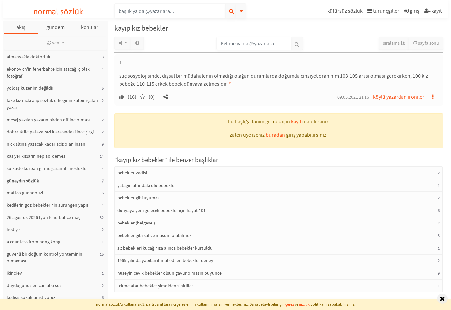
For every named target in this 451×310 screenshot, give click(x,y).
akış (21, 27)
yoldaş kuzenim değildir (30, 88)
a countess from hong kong (33, 242)
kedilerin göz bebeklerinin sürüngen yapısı (48, 205)
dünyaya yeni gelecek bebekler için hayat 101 (161, 210)
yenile (57, 43)
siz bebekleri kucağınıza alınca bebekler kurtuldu (165, 248)
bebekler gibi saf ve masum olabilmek (154, 235)
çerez (289, 304)
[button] (345, 11)
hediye (13, 229)
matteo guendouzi (25, 193)
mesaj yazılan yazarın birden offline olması (48, 119)
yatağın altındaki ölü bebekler (146, 185)
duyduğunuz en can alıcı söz (34, 285)
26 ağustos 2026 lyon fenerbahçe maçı (44, 217)
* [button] (230, 83)
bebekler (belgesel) (136, 223)
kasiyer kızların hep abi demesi (36, 156)
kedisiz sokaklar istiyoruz (31, 297)
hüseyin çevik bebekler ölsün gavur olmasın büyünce (169, 273)
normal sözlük (58, 11)
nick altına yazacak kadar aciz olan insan (46, 144)
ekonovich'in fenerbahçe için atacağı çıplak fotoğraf (48, 72)
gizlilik (304, 304)
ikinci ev (14, 273)
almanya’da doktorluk (28, 57)
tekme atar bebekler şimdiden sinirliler (155, 286)
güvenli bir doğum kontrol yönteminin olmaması (44, 257)
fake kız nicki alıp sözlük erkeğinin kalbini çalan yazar (52, 103)
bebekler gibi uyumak (138, 198)
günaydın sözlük (23, 181)
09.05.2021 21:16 (353, 97)
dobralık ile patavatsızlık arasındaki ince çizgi (50, 132)
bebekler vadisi (132, 173)
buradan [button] (275, 134)
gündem (55, 27)
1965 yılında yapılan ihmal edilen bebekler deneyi (165, 260)
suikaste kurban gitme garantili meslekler (47, 168)
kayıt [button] (296, 121)
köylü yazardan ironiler (398, 96)
